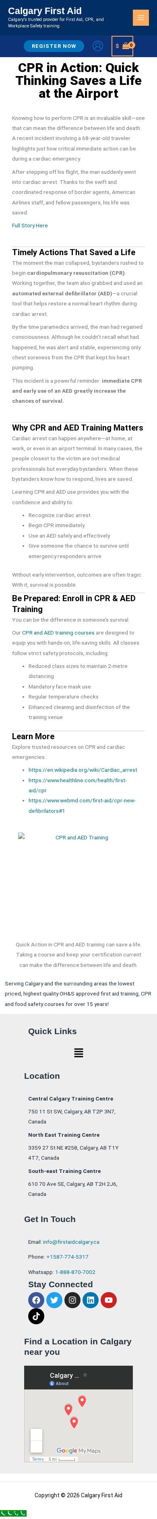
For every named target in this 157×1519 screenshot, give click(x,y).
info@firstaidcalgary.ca (71, 1242)
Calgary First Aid (45, 11)
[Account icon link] (97, 46)
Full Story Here (30, 225)
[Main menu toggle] (141, 18)
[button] (54, 46)
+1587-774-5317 (67, 1256)
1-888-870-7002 (75, 1272)
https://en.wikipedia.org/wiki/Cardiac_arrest (83, 770)
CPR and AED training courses (58, 632)
